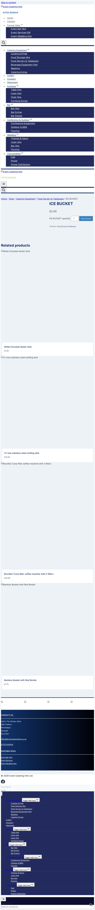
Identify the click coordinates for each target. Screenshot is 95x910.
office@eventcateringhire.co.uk (13, 739)
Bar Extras (16, 112)
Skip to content (8, 2)
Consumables (11, 885)
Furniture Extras (19, 101)
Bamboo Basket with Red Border (20, 680)
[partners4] (72, 702)
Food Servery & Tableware (24, 61)
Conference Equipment (23, 123)
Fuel (13, 157)
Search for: (6, 903)
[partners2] (25, 702)
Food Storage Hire (20, 57)
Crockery (11, 79)
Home (10, 18)
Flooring (15, 131)
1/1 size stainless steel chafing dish (21, 453)
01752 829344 (7, 744)
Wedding (9, 870)
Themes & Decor (19, 138)
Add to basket (86, 219)
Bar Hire (15, 108)
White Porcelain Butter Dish (18, 347)
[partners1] (2, 702)
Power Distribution (20, 164)
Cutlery (10, 76)
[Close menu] (1, 794)
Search (91, 905)
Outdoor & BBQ (19, 127)
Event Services (7, 760)
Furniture (9, 829)
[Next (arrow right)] (5, 790)
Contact (11, 21)
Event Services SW (20, 32)
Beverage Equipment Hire (24, 64)
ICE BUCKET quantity (59, 218)
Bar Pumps (16, 115)
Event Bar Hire (18, 29)
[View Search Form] (3, 42)
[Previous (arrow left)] (2, 790)
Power (14, 160)
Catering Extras (19, 72)
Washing (15, 68)
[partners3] (48, 702)
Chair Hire (16, 97)
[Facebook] (3, 782)
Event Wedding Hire (21, 36)
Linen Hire (16, 93)
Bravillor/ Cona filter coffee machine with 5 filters (28, 574)
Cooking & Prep (19, 53)
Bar (7, 845)
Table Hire (16, 89)
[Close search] (3, 899)
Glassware (12, 82)
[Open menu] (4, 184)
